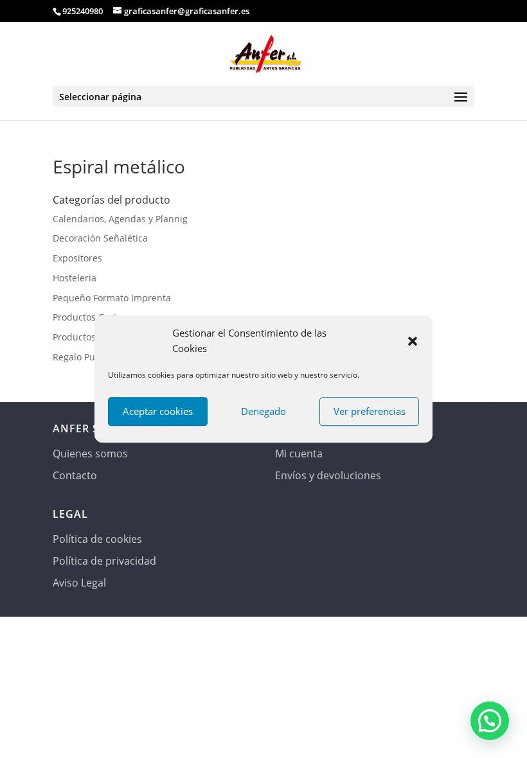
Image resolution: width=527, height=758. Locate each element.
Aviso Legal (79, 583)
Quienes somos (90, 453)
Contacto (75, 475)
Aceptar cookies (158, 411)
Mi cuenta (299, 453)
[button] (412, 341)
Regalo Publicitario (93, 357)
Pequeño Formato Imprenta (112, 298)
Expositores (77, 258)
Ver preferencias (370, 411)
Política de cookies (97, 539)
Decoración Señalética (100, 238)
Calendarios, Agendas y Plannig (120, 219)
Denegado (263, 411)
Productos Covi (84, 317)
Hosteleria (74, 278)
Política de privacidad (104, 561)
